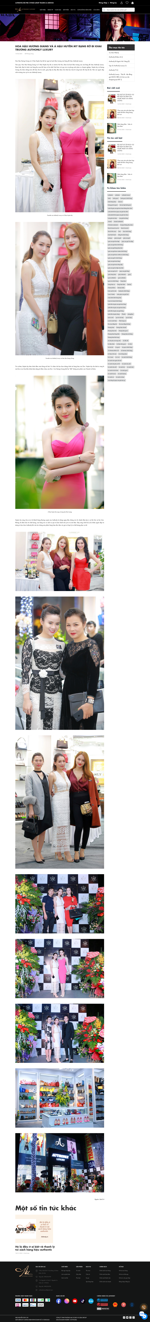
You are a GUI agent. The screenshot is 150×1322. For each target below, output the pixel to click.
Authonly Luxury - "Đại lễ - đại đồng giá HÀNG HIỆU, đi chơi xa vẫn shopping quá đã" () (120, 77)
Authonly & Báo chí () (116, 57)
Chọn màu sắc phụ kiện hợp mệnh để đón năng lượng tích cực (125, 112)
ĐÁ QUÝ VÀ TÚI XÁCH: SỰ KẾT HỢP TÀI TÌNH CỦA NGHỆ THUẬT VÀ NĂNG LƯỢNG (125, 97)
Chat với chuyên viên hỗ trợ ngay (128, 1316)
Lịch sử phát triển (65, 1274)
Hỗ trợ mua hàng (123, 1270)
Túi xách (78, 1270)
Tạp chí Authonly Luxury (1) (118, 65)
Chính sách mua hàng (105, 1270)
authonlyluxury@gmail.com (46, 1290)
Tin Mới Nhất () (114, 52)
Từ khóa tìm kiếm (116, 187)
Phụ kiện (78, 1278)
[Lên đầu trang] (143, 1290)
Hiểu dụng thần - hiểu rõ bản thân (124, 125)
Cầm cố (88, 1274)
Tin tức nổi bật (114, 137)
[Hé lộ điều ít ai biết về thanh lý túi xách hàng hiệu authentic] (36, 1229)
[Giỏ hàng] (133, 2)
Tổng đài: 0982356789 (45, 1277)
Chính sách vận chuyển (105, 1281)
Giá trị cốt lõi (64, 1278)
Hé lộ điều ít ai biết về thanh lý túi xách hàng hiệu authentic (35, 1248)
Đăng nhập (103, 2)
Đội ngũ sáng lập (65, 1270)
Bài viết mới (113, 87)
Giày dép (78, 1274)
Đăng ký (113, 2)
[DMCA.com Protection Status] (103, 1308)
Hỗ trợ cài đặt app (123, 1274)
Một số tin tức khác (45, 1207)
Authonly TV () (113, 70)
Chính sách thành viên (105, 1278)
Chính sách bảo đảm (104, 1274)
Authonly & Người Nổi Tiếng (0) (119, 61)
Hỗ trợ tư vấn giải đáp (124, 1278)
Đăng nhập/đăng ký (124, 1281)
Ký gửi (87, 1278)
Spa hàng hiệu (89, 1281)
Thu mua (88, 1270)
